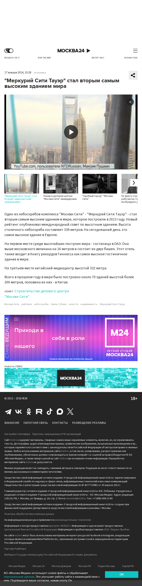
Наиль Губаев (58, 304)
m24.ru (14, 440)
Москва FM (85, 566)
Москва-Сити (11, 304)
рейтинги (26, 304)
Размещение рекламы (89, 423)
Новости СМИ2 (13, 366)
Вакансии (11, 423)
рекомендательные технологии (73, 520)
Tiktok (49, 411)
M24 (24, 398)
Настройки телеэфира (17, 434)
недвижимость (89, 304)
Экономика (40, 73)
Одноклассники (29, 411)
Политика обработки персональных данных (29, 514)
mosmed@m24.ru (76, 498)
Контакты (60, 423)
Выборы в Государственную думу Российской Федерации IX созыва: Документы (50, 555)
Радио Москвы (106, 566)
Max (60, 411)
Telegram (8, 411)
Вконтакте (18, 411)
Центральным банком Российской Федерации (30, 529)
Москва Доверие (61, 566)
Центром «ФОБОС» (60, 526)
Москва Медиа (17, 566)
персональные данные (19, 577)
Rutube (39, 411)
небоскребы (41, 304)
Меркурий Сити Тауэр (112, 304)
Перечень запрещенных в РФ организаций (56, 434)
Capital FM (127, 566)
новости (73, 304)
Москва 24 (71, 51)
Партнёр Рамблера (15, 549)
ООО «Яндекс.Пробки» (117, 529)
